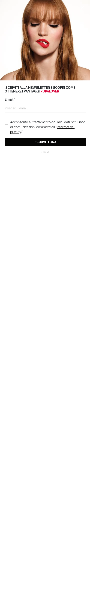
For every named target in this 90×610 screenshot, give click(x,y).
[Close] (82, 8)
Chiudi (46, 152)
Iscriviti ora (45, 142)
